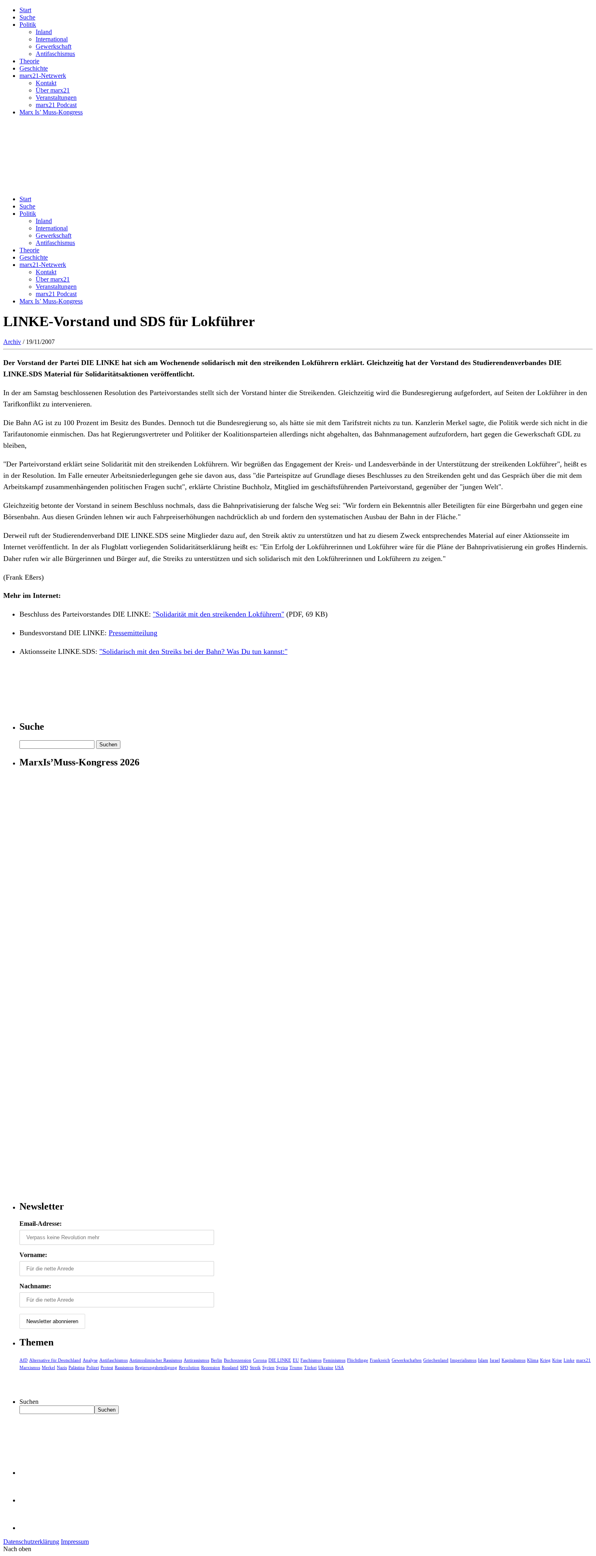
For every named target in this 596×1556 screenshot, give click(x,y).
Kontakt (46, 83)
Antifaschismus (55, 53)
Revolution (189, 1367)
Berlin (216, 1360)
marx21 (583, 1360)
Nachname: (35, 1286)
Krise (557, 1360)
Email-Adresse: (40, 1223)
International (52, 39)
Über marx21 (53, 90)
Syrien (268, 1367)
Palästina (77, 1367)
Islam (483, 1360)
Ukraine (325, 1367)
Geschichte (33, 68)
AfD (23, 1360)
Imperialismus (463, 1360)
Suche (27, 17)
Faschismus (311, 1360)
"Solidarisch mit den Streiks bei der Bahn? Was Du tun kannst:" (193, 651)
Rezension (210, 1367)
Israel (495, 1360)
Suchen (29, 1401)
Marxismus (29, 1367)
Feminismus (334, 1360)
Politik (27, 24)
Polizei (92, 1367)
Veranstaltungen (56, 97)
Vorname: (33, 1254)
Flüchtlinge (357, 1360)
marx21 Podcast (56, 104)
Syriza (282, 1367)
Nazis (62, 1367)
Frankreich (380, 1360)
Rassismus (124, 1367)
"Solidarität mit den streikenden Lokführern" (218, 614)
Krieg (545, 1360)
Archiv (12, 341)
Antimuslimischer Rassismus (155, 1360)
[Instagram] (32, 1527)
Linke (569, 1360)
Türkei (310, 1367)
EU (296, 1360)
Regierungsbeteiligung (156, 1367)
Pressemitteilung (133, 633)
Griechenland (435, 1360)
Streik (255, 1367)
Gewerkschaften (407, 1360)
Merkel (48, 1367)
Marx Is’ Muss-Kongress (51, 112)
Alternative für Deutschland (55, 1360)
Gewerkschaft (53, 46)
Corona (260, 1360)
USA (339, 1367)
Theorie (29, 61)
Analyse (90, 1360)
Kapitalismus (513, 1360)
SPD (244, 1367)
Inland (44, 31)
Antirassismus (196, 1360)
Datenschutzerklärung (31, 1541)
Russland (230, 1367)
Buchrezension (237, 1360)
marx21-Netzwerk (42, 75)
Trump (295, 1367)
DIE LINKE (279, 1360)
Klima (532, 1360)
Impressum (75, 1541)
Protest (107, 1367)
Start (25, 9)
